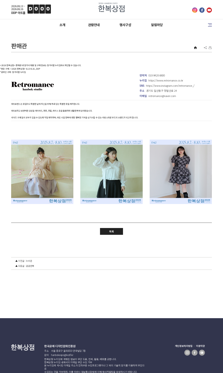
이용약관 (200, 345)
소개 (62, 25)
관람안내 (94, 25)
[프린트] (210, 47)
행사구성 (125, 25)
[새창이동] (195, 11)
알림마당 (157, 25)
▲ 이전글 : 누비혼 (23, 260)
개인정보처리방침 (184, 345)
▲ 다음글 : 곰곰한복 (24, 266)
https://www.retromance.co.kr (165, 80)
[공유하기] (205, 47)
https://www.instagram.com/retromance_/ (170, 85)
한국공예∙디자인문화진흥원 (60, 346)
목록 (111, 231)
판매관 (19, 45)
